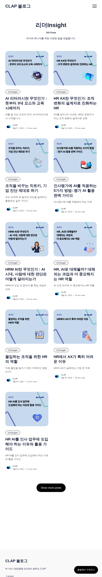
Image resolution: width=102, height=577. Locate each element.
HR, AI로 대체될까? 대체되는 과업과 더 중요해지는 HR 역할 (74, 274)
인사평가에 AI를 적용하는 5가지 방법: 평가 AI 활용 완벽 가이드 (75, 191)
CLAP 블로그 (18, 6)
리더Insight (12, 92)
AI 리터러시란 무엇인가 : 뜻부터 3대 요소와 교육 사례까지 (26, 103)
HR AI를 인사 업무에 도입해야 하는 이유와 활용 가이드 (26, 444)
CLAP (15, 125)
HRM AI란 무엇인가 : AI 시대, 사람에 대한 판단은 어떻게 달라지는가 (26, 274)
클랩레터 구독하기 (86, 570)
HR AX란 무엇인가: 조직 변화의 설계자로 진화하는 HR (75, 103)
